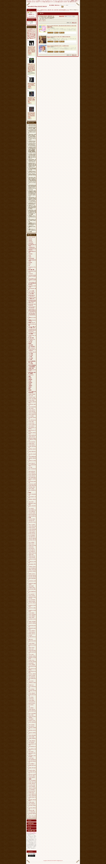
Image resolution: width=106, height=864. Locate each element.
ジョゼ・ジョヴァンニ (32, 435)
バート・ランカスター (32, 780)
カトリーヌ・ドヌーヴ (32, 576)
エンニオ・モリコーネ (32, 485)
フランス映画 (30, 353)
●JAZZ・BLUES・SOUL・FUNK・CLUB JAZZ (32, 220)
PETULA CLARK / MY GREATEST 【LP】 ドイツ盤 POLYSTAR (58, 45)
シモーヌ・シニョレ (31, 601)
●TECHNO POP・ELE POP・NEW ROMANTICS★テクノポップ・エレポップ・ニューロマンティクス (32, 187)
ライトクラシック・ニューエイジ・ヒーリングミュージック (32, 330)
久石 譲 (29, 517)
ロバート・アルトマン (32, 474)
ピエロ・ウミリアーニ (32, 514)
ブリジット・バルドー (32, 673)
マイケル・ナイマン (31, 527)
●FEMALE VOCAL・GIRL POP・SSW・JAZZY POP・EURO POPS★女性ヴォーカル (54, 9)
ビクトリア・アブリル (32, 661)
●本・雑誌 (30, 231)
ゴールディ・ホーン (31, 587)
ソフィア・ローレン (31, 632)
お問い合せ (58, 5)
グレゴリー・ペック (31, 720)
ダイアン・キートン (31, 633)
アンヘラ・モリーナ (31, 549)
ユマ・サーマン (31, 704)
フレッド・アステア (31, 786)
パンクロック (30, 273)
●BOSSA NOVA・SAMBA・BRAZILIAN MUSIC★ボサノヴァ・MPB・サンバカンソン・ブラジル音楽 (32, 212)
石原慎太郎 (30, 379)
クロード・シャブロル (32, 412)
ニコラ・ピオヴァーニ (32, 509)
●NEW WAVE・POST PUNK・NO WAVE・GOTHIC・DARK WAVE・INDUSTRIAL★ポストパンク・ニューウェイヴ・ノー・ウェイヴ (32, 180)
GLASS (29, 255)
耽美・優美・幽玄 (31, 269)
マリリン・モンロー (31, 693)
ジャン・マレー (31, 751)
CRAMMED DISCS (31, 247)
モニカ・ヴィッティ (31, 703)
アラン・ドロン (31, 714)
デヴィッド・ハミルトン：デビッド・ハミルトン (32, 439)
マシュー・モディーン (32, 794)
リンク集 (29, 828)
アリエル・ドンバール (32, 545)
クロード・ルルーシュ (32, 414)
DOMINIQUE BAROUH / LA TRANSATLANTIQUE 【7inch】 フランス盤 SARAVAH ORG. (31, 114)
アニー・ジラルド (31, 542)
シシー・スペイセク (31, 599)
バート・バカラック (31, 511)
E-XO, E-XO (30, 241)
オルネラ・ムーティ (31, 573)
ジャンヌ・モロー (31, 612)
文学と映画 (30, 341)
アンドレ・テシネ (31, 400)
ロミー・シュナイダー (32, 713)
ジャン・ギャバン (31, 742)
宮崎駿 (29, 376)
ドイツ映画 (30, 356)
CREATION (30, 253)
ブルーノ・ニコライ (31, 524)
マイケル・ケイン (31, 792)
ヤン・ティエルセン (31, 535)
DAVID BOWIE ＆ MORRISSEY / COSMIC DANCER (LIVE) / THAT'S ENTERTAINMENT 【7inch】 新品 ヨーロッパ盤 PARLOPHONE (31, 49)
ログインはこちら (31, 16)
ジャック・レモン (31, 736)
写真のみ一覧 (74, 22)
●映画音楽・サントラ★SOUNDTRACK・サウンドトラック (32, 224)
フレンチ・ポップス (31, 237)
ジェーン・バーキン (31, 595)
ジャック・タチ (31, 421)
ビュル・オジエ (31, 663)
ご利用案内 (52, 5)
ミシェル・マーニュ (31, 530)
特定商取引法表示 (31, 823)
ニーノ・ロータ (31, 508)
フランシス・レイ (31, 520)
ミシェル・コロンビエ (32, 529)
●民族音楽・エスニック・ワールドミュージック (32, 216)
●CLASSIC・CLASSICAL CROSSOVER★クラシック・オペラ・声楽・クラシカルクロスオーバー (32, 156)
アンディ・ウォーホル (32, 398)
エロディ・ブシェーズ (32, 569)
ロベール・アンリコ (31, 475)
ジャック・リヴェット (32, 424)
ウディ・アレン (31, 408)
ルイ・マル (30, 467)
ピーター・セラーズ (31, 783)
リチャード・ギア (31, 810)
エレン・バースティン (32, 568)
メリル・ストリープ (31, 701)
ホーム (38, 9)
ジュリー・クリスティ (32, 614)
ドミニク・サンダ (31, 643)
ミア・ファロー (31, 697)
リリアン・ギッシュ (31, 709)
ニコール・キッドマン (32, 650)
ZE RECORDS (30, 243)
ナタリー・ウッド (31, 647)
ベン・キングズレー (31, 789)
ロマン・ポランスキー (32, 477)
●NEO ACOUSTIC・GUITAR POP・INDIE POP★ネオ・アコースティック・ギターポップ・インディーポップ (32, 199)
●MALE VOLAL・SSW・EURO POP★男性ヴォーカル (32, 168)
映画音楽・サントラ (31, 322)
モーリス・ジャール (31, 533)
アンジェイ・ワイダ (31, 397)
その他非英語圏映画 (31, 366)
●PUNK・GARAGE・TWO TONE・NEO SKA (32, 174)
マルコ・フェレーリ (31, 463)
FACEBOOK (29, 820)
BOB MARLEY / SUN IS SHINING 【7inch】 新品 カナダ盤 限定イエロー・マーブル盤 (31, 99)
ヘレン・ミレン (31, 680)
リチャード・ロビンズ (32, 538)
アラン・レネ (30, 395)
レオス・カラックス (31, 471)
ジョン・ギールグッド (32, 759)
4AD (29, 265)
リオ (29, 706)
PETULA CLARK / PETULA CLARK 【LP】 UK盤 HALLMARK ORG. (58, 36)
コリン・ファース (31, 724)
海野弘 (29, 388)
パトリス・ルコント (31, 444)
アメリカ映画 (30, 363)
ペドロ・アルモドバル (32, 456)
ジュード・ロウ (31, 758)
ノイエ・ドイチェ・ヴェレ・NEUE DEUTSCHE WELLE (32, 283)
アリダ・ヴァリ (31, 546)
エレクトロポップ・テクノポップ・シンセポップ (32, 279)
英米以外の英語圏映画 (32, 365)
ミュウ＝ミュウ (31, 698)
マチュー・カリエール (32, 795)
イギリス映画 (30, 358)
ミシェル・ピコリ (31, 802)
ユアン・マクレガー (31, 803)
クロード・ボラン (31, 488)
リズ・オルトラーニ (31, 536)
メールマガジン (30, 851)
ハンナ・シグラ (31, 654)
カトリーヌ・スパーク (32, 575)
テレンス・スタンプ (31, 777)
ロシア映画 (30, 359)
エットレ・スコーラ (31, 409)
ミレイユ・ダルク (31, 700)
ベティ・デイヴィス (31, 676)
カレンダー (30, 825)
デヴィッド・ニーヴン (32, 774)
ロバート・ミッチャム (32, 817)
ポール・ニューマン (31, 791)
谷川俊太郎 (30, 382)
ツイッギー (30, 635)
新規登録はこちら (31, 14)
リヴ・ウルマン (31, 707)
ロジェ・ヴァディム (31, 472)
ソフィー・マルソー (31, 630)
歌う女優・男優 (31, 337)
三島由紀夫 (30, 385)
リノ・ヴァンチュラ (31, 811)
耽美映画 (29, 343)
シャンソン (30, 238)
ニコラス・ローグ (31, 443)
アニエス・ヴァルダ (31, 394)
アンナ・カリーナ (31, 548)
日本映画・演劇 (31, 368)
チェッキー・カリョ (31, 770)
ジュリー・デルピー (31, 615)
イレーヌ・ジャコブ (31, 557)
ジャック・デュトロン (32, 735)
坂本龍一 (29, 492)
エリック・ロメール (31, 411)
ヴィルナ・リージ (31, 660)
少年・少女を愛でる (31, 346)
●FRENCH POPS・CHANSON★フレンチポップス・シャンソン (32, 160)
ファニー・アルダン (31, 664)
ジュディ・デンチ (31, 617)
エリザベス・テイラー (32, 566)
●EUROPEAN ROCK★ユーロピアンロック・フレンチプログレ (32, 144)
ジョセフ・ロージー (31, 436)
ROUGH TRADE (31, 258)
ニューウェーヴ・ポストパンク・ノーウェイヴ (32, 276)
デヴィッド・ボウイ (31, 775)
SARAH (29, 256)
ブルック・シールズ (31, 675)
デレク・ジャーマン (31, 441)
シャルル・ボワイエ (31, 740)
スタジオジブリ (31, 374)
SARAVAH (30, 240)
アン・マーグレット (31, 551)
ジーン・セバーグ (31, 594)
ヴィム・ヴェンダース (32, 406)
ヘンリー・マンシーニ (32, 526)
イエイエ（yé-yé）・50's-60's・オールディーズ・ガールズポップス (32, 310)
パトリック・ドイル (31, 512)
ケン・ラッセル (31, 415)
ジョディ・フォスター (32, 621)
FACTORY (30, 262)
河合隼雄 (29, 377)
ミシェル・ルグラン (31, 532)
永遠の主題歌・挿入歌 (31, 830)
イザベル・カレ (31, 554)
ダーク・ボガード (31, 763)
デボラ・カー (30, 639)
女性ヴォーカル (31, 302)
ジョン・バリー (31, 501)
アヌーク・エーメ (31, 543)
